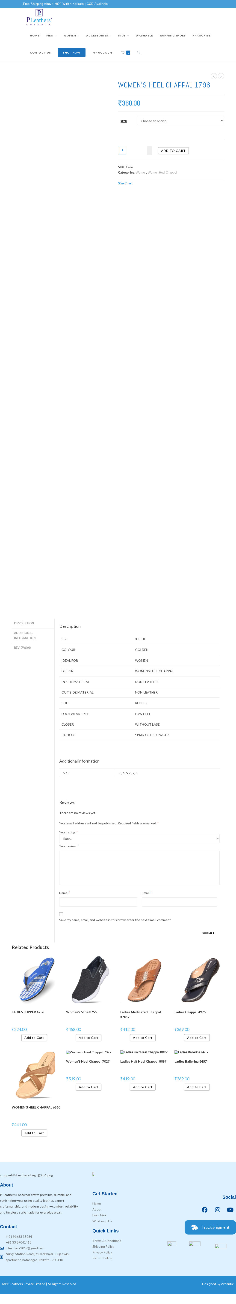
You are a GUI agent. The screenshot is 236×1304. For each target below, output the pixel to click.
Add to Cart (34, 1038)
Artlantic (227, 1284)
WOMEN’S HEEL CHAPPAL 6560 (36, 1107)
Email (147, 893)
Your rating (68, 832)
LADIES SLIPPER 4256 (28, 1012)
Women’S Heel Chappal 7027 (87, 1061)
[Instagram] (217, 1210)
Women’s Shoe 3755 (81, 1012)
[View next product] (221, 76)
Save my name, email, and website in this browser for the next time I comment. (115, 920)
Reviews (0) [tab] (22, 647)
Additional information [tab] (25, 635)
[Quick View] (19, 1038)
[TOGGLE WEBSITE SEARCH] (139, 52)
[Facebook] (205, 1210)
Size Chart (125, 183)
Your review (69, 846)
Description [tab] (24, 623)
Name (64, 893)
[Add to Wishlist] (149, 150)
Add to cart (173, 151)
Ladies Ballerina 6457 (190, 1061)
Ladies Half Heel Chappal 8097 (143, 1061)
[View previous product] (214, 76)
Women (141, 172)
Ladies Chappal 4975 (190, 1012)
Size (123, 121)
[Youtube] (230, 1210)
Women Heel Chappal (162, 172)
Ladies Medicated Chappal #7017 (140, 1014)
